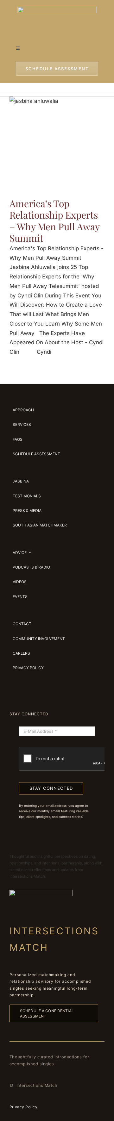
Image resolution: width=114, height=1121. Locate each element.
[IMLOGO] (57, 9)
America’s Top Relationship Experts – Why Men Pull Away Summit (54, 221)
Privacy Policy (23, 1107)
